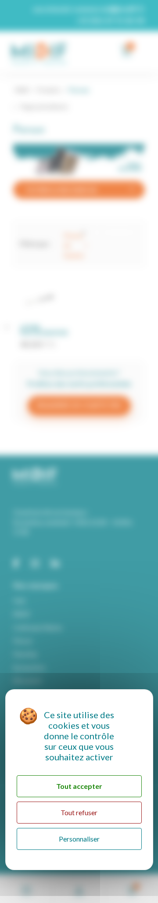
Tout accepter (79, 786)
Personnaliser (79, 839)
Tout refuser (79, 812)
